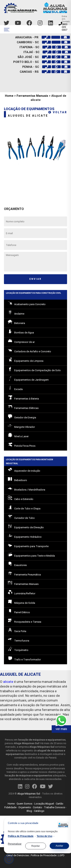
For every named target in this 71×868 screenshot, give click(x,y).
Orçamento (24, 807)
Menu (6, 29)
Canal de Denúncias (18, 855)
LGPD (61, 855)
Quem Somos (24, 803)
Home (9, 96)
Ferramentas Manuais (32, 96)
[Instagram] (40, 23)
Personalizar (14, 844)
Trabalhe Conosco (54, 807)
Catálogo (39, 810)
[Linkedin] (50, 23)
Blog (29, 810)
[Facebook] (29, 23)
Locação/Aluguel (44, 803)
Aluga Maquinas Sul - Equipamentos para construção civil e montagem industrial (35, 10)
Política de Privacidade (43, 855)
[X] (6, 23)
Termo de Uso (44, 836)
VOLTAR (59, 112)
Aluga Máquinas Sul (28, 793)
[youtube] (18, 23)
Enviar (35, 279)
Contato (37, 807)
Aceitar (59, 845)
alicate (8, 682)
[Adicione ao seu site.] (62, 825)
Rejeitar (35, 846)
